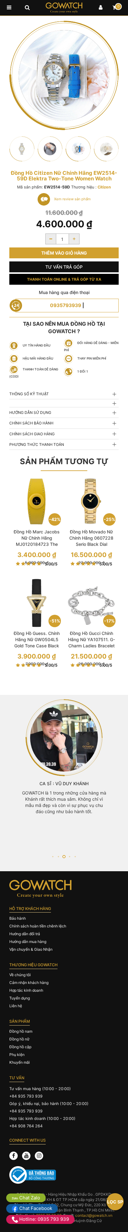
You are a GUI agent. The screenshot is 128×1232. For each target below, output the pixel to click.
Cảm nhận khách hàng (28, 982)
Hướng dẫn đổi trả (24, 933)
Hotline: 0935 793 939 (43, 1219)
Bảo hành (17, 918)
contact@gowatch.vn (93, 1215)
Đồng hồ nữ (19, 1039)
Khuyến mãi (19, 1062)
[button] (52, 856)
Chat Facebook (35, 1208)
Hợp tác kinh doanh (26, 990)
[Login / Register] (101, 7)
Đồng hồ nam (20, 1031)
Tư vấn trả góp (64, 267)
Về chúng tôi (20, 974)
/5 (51, 564)
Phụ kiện (17, 1054)
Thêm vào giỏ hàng (64, 253)
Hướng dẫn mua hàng (27, 941)
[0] (114, 7)
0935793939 (65, 305)
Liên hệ (15, 1005)
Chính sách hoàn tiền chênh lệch (37, 926)
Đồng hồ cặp (20, 1046)
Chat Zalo (29, 1198)
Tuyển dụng (19, 998)
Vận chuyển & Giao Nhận (31, 949)
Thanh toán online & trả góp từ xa (64, 279)
